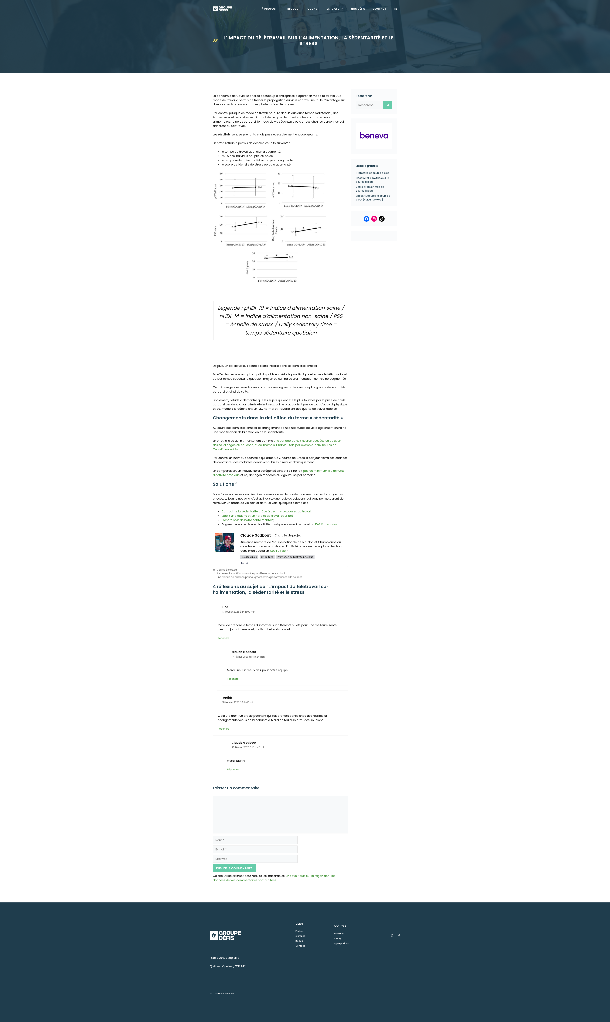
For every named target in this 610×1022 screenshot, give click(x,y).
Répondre (223, 638)
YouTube (339, 933)
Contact (379, 8)
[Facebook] (242, 563)
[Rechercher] (387, 105)
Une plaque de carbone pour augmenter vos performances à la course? (259, 577)
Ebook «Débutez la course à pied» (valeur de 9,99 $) (373, 197)
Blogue (292, 8)
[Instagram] (247, 563)
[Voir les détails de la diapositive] (374, 136)
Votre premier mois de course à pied (370, 189)
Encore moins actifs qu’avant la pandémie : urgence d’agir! (251, 573)
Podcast (312, 8)
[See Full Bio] (288, 551)
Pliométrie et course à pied (372, 173)
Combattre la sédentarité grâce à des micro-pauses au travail (266, 511)
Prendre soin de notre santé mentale (247, 520)
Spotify (337, 938)
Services (333, 8)
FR (395, 8)
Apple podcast (342, 943)
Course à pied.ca (227, 569)
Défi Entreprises (326, 524)
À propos (269, 8)
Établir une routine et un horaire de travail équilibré (257, 516)
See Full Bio (278, 551)
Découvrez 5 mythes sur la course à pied (372, 180)
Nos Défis (358, 8)
